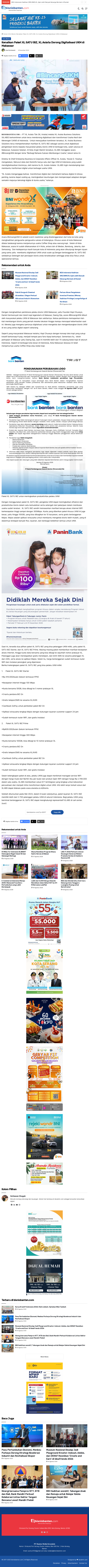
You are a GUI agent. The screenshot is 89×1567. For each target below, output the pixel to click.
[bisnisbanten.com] (15, 8)
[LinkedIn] (14, 1205)
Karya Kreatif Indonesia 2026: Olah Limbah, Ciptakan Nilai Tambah (40, 1307)
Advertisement (73, 1563)
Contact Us (83, 1563)
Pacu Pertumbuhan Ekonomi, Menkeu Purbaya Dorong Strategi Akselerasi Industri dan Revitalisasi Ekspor (21, 1453)
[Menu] (86, 9)
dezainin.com (82, 1560)
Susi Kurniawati (10, 50)
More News (44, 1357)
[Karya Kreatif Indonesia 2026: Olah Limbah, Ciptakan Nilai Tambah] (8, 1310)
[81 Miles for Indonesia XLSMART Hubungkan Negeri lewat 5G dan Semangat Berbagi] (15, 842)
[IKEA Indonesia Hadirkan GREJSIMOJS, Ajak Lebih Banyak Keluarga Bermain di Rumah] (52, 275)
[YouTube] (17, 1205)
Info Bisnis (11, 34)
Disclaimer (56, 1563)
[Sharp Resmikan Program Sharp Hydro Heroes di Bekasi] (44, 842)
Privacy (63, 1563)
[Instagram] (19, 1205)
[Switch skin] (79, 9)
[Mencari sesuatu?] (82, 9)
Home (5, 34)
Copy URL (57, 812)
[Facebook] (11, 1205)
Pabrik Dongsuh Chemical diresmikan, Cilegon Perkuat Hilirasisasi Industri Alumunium (27, 296)
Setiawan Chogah (18, 1196)
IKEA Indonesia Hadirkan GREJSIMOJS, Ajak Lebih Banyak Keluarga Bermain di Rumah (72, 276)
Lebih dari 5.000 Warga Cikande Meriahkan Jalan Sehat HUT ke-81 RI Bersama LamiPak (44, 883)
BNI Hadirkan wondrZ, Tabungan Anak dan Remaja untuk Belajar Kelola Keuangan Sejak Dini (50, 1345)
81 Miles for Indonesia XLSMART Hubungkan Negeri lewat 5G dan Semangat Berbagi (14, 854)
